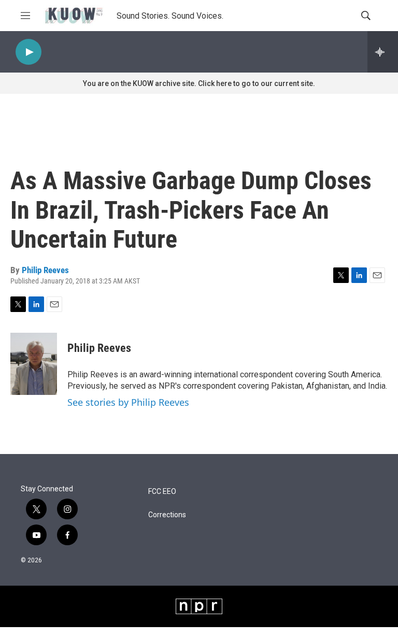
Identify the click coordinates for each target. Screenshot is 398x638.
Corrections (167, 515)
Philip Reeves (45, 270)
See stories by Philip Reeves (128, 402)
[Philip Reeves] (33, 364)
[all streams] (382, 52)
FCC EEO (162, 491)
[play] (28, 52)
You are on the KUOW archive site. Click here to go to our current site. (199, 83)
